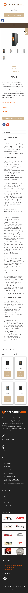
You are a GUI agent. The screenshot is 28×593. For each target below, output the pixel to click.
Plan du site (8, 569)
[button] (14, 25)
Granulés (6, 499)
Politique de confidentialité (13, 566)
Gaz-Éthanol (7, 505)
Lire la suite (7, 374)
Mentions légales (10, 567)
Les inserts (7, 467)
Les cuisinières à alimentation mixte (14, 484)
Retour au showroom (14, 71)
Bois (5, 496)
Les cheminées (8, 464)
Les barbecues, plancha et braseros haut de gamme (11, 480)
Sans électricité (8, 502)
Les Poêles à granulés (10, 476)
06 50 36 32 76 (5, 450)
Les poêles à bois (9, 473)
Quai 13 (14, 589)
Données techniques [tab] (9, 349)
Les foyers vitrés (8, 470)
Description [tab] (6, 132)
